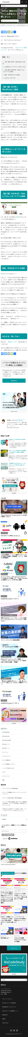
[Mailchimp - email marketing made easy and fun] (10, 839)
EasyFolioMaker (6, 732)
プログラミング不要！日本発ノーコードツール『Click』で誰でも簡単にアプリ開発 (20, 896)
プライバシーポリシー (7, 999)
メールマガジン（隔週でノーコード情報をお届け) (14, 825)
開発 (3, 780)
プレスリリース (5, 776)
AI (2, 888)
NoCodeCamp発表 (6, 740)
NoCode (19, 888)
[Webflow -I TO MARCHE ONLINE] (4, 442)
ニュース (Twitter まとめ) (8, 768)
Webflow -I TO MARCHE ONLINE (17, 439)
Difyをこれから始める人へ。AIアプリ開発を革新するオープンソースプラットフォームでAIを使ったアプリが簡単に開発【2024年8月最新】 (7, 897)
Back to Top (14, 948)
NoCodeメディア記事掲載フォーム (10, 1011)
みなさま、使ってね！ (9, 78)
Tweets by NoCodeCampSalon (8, 864)
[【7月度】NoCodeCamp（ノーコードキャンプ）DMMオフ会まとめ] (4, 466)
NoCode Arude (5, 736)
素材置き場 (4, 1014)
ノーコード (23, 890)
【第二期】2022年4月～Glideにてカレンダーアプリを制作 (14, 70)
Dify (4, 888)
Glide (17, 217)
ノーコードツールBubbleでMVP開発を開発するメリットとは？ (20, 919)
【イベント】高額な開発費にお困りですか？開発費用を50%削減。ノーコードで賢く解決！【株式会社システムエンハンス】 (14, 803)
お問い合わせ (5, 1022)
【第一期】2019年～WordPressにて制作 (14, 62)
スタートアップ (7, 890)
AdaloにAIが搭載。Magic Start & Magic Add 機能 (20, 939)
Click (17, 888)
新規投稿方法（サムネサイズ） (9, 1006)
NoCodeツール (5, 748)
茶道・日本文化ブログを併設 (11, 74)
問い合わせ (14, 380)
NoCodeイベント (6, 744)
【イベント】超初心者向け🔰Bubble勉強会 (12, 798)
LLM (7, 888)
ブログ (3, 772)
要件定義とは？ (5, 938)
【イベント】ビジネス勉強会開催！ (10, 788)
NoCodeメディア (18, 1033)
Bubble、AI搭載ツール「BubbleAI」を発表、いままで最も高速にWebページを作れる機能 (7, 920)
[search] (26, 6)
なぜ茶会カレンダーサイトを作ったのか (14, 66)
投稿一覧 (20, 420)
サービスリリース (13, 20)
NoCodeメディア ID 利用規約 (9, 1003)
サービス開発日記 (6, 760)
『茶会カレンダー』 (12, 342)
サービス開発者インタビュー (8, 764)
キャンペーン (5, 752)
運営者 (3, 1018)
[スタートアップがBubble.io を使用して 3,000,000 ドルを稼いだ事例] (4, 453)
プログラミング (17, 891)
